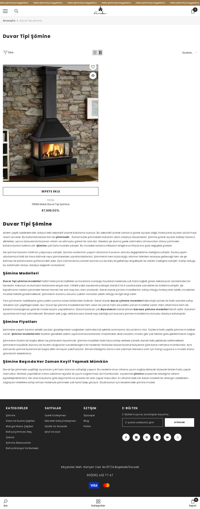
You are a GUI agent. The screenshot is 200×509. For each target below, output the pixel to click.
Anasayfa (9, 20)
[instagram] (136, 437)
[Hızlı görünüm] (92, 75)
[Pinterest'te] (146, 437)
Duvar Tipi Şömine (31, 20)
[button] (94, 52)
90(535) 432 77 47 (100, 475)
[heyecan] (177, 437)
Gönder (179, 422)
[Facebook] (126, 437)
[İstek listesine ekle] (92, 66)
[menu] (5, 11)
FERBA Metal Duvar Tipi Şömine (50, 204)
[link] (5, 503)
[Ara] (16, 11)
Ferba (50, 200)
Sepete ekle (50, 191)
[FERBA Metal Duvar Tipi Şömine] (50, 123)
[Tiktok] (157, 437)
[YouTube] (167, 437)
